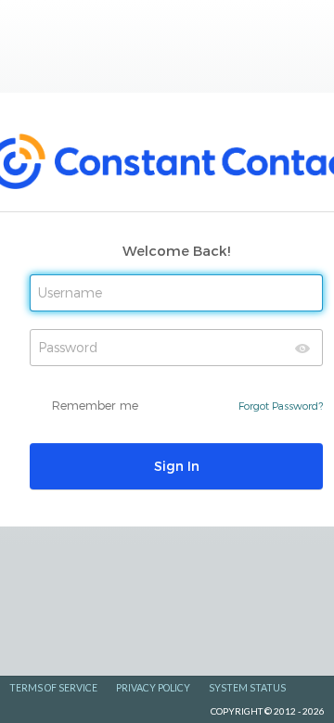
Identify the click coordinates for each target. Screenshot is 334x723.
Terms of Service (53, 687)
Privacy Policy (153, 687)
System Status (247, 687)
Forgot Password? (280, 406)
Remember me (95, 405)
